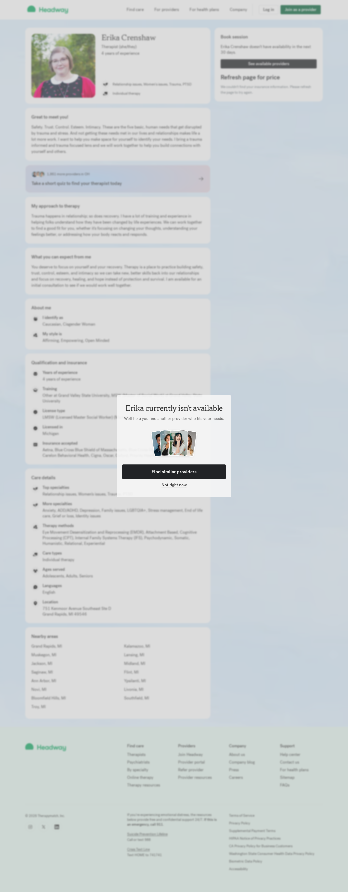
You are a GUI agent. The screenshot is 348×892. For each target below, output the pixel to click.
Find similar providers (174, 472)
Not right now (174, 485)
